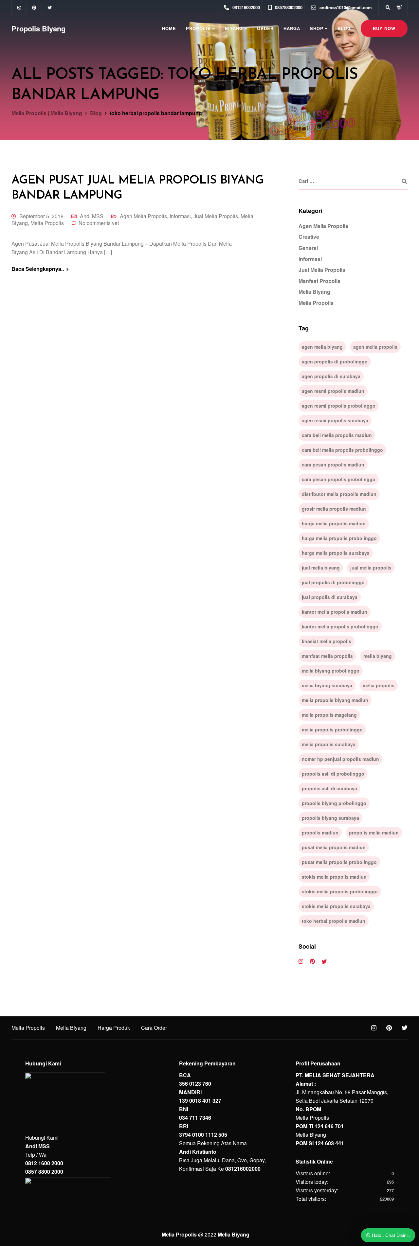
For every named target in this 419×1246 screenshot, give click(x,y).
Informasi (180, 216)
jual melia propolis (371, 567)
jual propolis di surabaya (329, 597)
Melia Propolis (47, 223)
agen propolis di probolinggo (335, 361)
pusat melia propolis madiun (334, 847)
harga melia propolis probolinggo (339, 538)
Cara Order (154, 1027)
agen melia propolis (375, 346)
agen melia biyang (322, 346)
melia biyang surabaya (327, 685)
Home (169, 28)
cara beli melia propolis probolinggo (342, 450)
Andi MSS (91, 216)
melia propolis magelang (329, 714)
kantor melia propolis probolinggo (340, 626)
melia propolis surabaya (328, 744)
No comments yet (99, 223)
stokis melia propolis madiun (334, 876)
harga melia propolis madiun (334, 523)
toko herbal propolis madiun (333, 921)
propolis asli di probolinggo (333, 773)
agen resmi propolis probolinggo (338, 405)
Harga (291, 28)
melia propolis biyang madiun (335, 700)
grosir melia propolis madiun (334, 508)
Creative (309, 236)
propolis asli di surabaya (329, 788)
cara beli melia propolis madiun (337, 435)
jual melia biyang (321, 567)
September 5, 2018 (41, 216)
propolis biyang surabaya (330, 818)
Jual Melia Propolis (215, 216)
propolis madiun (320, 832)
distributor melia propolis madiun (339, 494)
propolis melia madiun (374, 832)
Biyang (234, 28)
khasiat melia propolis (326, 641)
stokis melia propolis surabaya (336, 906)
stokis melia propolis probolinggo (340, 891)
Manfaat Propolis (319, 281)
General (308, 248)
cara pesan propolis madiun (333, 464)
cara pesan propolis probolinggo (338, 479)
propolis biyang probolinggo (334, 803)
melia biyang (377, 656)
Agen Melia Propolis (143, 216)
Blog (344, 28)
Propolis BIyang (38, 28)
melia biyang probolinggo (330, 670)
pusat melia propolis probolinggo (339, 862)
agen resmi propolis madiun (333, 391)
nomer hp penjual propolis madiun (340, 759)
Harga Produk (114, 1027)
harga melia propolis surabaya (336, 553)
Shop (316, 28)
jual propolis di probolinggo (333, 582)
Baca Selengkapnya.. (37, 269)
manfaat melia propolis (327, 656)
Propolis (198, 28)
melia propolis (378, 685)
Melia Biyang (314, 291)
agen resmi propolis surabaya (335, 420)
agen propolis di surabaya (331, 376)
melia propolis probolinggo (332, 729)
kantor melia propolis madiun (334, 611)
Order (265, 28)
